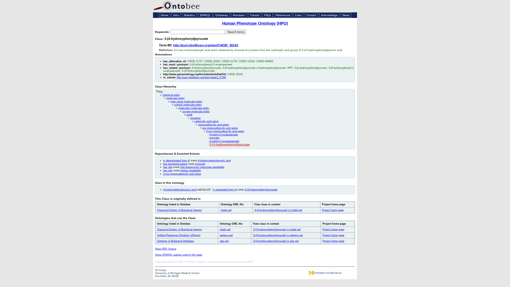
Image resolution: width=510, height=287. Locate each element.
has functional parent (175, 163)
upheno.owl (226, 235)
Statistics (189, 15)
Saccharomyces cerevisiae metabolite (202, 167)
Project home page (333, 210)
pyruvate (214, 137)
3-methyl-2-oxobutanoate (223, 134)
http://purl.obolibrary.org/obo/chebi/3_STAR (201, 77)
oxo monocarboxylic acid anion (220, 128)
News (345, 15)
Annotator (239, 15)
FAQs (267, 15)
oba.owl (224, 241)
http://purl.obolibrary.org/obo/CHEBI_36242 (205, 45)
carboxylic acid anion (206, 121)
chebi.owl (226, 210)
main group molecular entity (186, 101)
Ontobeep (221, 15)
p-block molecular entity (188, 104)
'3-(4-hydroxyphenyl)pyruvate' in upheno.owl (278, 235)
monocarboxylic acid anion (213, 124)
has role (167, 167)
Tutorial (254, 15)
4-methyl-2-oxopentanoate (224, 141)
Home (164, 15)
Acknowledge (329, 15)
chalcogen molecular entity (193, 108)
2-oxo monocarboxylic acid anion (225, 131)
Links (298, 15)
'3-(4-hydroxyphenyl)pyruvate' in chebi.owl (278, 210)
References (283, 15)
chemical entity (171, 94)
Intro (176, 15)
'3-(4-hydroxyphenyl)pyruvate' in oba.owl (276, 241)
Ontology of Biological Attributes (175, 241)
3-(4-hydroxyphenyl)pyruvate (229, 144)
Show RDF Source (165, 248)
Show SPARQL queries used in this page (178, 254)
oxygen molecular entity (196, 111)
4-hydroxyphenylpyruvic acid (214, 160)
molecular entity (175, 98)
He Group (160, 270)
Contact (311, 15)
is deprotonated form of (176, 160)
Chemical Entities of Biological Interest (179, 210)
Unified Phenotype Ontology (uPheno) (178, 235)
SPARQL (205, 15)
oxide (189, 114)
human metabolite (190, 170)
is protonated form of (225, 189)
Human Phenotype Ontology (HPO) (255, 23)
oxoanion (195, 118)
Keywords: (162, 31)
